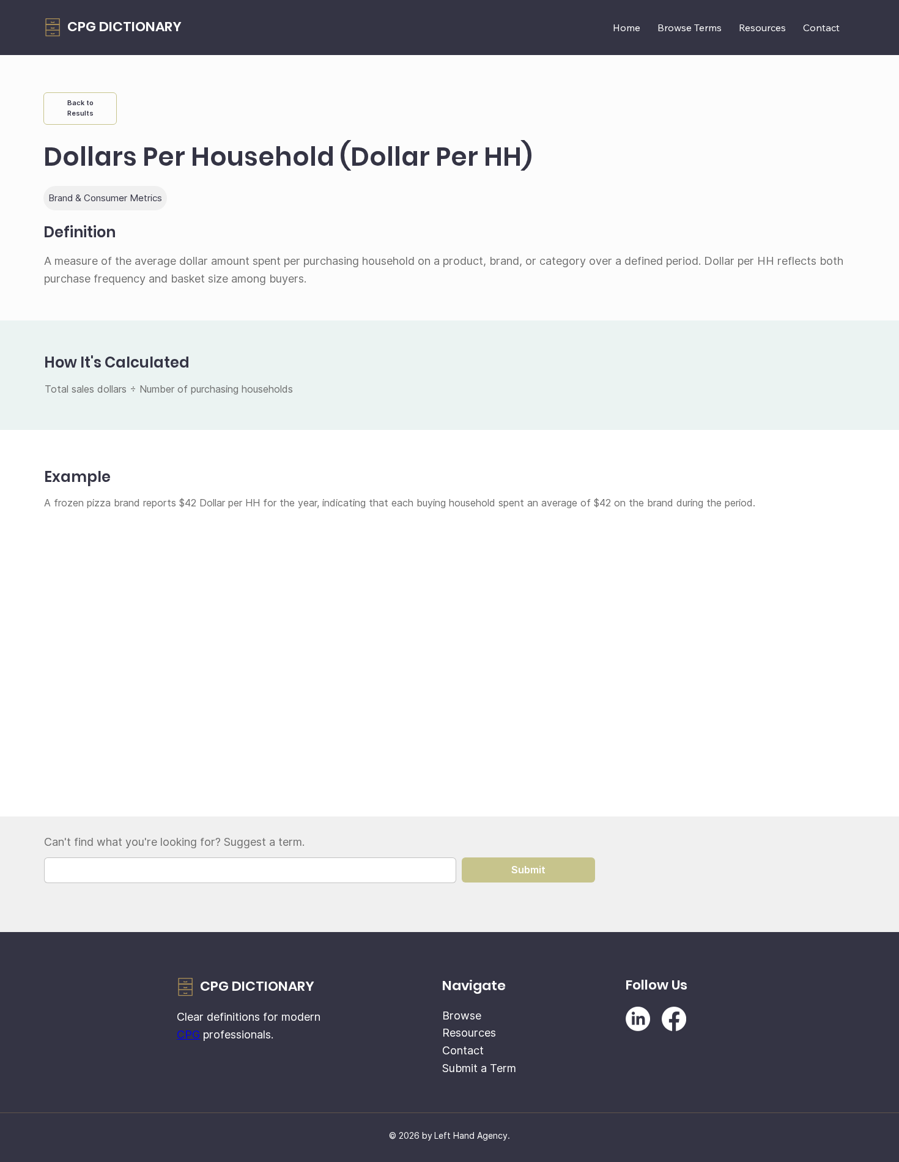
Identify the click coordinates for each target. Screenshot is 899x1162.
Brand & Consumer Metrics (105, 198)
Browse (461, 1015)
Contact (463, 1050)
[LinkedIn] (638, 1019)
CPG (188, 1034)
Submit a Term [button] (479, 1068)
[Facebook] (674, 1019)
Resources (469, 1032)
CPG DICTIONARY (124, 26)
